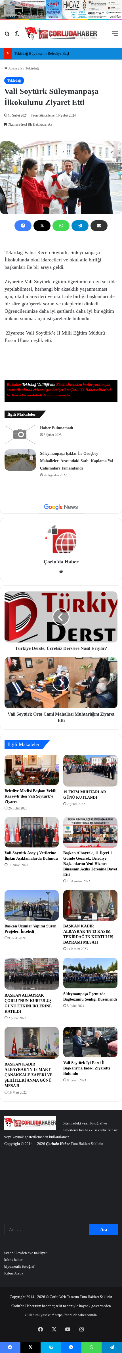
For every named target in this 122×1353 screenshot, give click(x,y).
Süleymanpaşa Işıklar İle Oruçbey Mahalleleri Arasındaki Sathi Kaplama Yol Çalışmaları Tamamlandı (76, 460)
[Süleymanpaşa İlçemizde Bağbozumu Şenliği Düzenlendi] (90, 973)
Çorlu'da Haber (61, 562)
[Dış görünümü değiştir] (17, 35)
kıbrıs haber (13, 1259)
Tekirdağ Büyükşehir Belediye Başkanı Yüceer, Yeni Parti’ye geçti (65, 53)
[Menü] (115, 35)
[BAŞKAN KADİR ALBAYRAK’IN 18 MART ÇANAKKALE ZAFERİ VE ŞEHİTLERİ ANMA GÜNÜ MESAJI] (32, 1043)
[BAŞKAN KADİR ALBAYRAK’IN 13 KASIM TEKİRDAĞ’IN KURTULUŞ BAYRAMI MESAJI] (90, 905)
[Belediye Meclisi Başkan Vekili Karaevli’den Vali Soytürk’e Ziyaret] (32, 770)
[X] (42, 225)
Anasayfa (15, 68)
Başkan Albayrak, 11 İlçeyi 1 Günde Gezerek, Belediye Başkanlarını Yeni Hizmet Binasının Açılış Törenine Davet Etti (90, 864)
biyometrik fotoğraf (19, 1266)
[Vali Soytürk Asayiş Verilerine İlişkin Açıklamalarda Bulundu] (32, 832)
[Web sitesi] (61, 571)
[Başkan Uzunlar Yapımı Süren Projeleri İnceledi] (32, 905)
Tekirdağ (32, 68)
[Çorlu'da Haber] (61, 34)
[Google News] (61, 507)
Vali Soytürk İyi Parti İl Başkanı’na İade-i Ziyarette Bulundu (86, 1068)
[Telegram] (80, 225)
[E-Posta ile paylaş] (99, 225)
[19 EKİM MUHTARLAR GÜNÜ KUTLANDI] (90, 771)
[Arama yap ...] (7, 35)
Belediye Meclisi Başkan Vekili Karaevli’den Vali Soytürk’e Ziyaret (30, 796)
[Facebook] (22, 225)
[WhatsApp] (61, 225)
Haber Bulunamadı (56, 428)
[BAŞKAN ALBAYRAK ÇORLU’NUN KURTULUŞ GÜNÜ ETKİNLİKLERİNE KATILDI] (32, 974)
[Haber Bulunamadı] (20, 434)
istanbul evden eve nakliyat (25, 1253)
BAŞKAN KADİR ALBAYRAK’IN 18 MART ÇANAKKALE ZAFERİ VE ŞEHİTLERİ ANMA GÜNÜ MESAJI (28, 1075)
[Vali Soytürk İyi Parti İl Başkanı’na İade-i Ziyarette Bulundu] (90, 1042)
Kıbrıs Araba (13, 1273)
